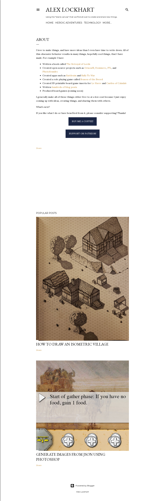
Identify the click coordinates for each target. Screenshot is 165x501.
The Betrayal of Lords (78, 64)
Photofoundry (50, 71)
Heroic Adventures (68, 22)
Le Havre (96, 83)
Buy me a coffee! (82, 121)
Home (49, 22)
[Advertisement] (82, 181)
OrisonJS (89, 67)
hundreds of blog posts (64, 87)
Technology (92, 22)
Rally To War (88, 75)
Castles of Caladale (116, 83)
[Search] (127, 9)
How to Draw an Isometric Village (72, 344)
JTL (109, 67)
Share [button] (38, 148)
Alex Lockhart (70, 9)
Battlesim (71, 75)
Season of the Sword (91, 79)
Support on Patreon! (82, 133)
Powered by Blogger (85, 485)
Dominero (100, 67)
